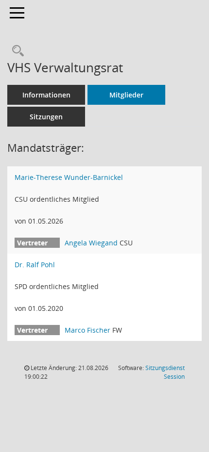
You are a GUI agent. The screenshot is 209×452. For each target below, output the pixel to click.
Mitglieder (126, 94)
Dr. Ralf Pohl (35, 264)
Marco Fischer (87, 330)
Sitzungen (46, 116)
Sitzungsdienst (165, 372)
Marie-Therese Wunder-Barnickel (69, 177)
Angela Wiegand (91, 242)
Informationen (46, 94)
